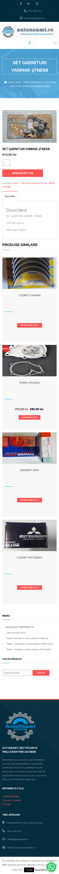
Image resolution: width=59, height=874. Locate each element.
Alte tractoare (16, 633)
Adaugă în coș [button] (29, 417)
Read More (41, 869)
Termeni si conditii (11, 800)
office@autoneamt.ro (34, 18)
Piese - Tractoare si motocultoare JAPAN (34, 183)
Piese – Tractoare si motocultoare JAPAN (29, 644)
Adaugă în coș (22, 173)
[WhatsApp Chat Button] (51, 866)
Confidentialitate (10, 796)
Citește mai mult (29, 325)
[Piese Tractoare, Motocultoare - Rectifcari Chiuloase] (29, 31)
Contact (6, 804)
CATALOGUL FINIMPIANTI (19, 627)
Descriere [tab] (10, 196)
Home (10, 82)
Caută (41, 673)
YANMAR (6, 187)
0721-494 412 (34, 10)
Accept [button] (29, 870)
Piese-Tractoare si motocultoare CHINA (27, 638)
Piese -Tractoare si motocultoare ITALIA (29, 649)
